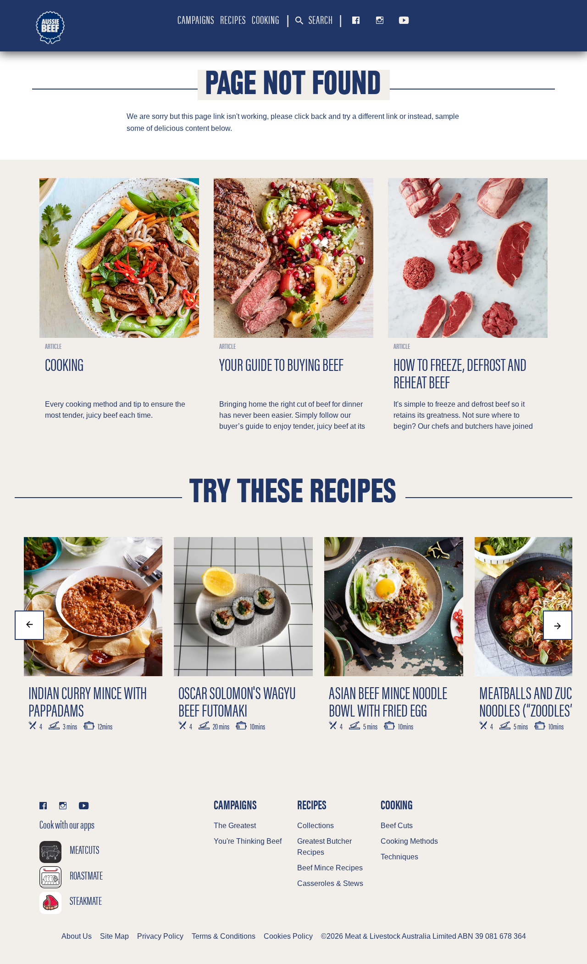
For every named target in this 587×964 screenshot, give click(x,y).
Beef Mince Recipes (330, 868)
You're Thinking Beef (248, 841)
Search (320, 19)
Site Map (114, 936)
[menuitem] (195, 19)
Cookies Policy (288, 936)
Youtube (83, 805)
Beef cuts (397, 825)
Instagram (377, 20)
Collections (315, 825)
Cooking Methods (409, 841)
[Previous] (29, 625)
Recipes (233, 19)
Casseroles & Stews (330, 883)
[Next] (557, 625)
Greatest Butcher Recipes (324, 846)
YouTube (402, 20)
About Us (76, 936)
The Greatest (235, 825)
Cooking (265, 19)
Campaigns (195, 19)
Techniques (399, 857)
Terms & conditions (223, 936)
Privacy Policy (160, 936)
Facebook (354, 20)
